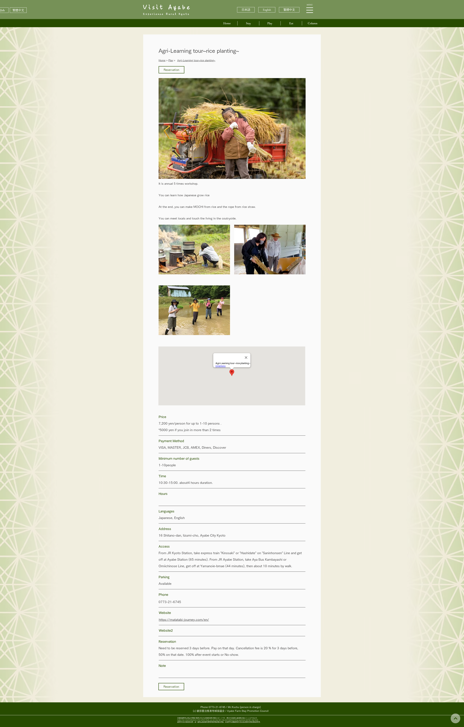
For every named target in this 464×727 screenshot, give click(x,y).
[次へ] (455, 718)
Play (170, 60)
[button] (309, 10)
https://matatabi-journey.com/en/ (184, 619)
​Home (162, 60)
